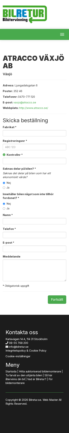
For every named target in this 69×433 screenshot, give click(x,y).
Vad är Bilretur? (36, 379)
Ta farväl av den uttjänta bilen (24, 375)
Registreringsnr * (15, 141)
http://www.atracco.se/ (33, 108)
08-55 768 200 (18, 343)
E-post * (8, 242)
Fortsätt (57, 299)
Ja (7, 187)
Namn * (8, 215)
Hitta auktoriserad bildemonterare (40, 371)
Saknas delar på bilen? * (19, 168)
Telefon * (9, 229)
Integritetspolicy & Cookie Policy (26, 350)
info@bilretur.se (19, 346)
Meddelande (11, 256)
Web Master (50, 400)
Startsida (11, 371)
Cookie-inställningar (18, 356)
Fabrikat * (9, 127)
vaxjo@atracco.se (24, 102)
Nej (8, 182)
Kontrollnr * (14, 154)
